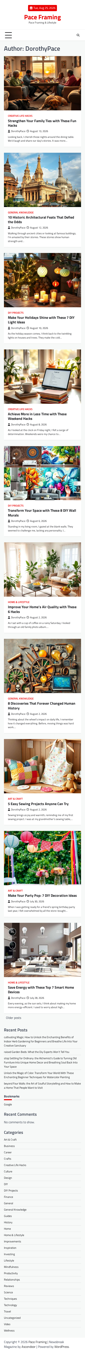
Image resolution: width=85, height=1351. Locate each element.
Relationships (12, 1279)
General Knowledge (21, 212)
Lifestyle (9, 1260)
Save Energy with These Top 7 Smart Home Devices (41, 990)
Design (8, 1178)
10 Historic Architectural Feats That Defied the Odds (41, 220)
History (8, 1222)
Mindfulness (11, 1267)
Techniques (10, 1299)
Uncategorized (12, 1318)
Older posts (13, 1017)
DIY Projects (16, 312)
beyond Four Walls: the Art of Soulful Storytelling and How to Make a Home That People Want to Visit (42, 1085)
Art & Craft (15, 798)
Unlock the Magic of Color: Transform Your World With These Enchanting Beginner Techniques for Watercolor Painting (39, 1075)
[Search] (78, 35)
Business (9, 1146)
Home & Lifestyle (18, 602)
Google (8, 1104)
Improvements (12, 1241)
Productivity (11, 1273)
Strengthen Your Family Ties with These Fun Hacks (42, 123)
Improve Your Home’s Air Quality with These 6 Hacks (42, 609)
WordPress (61, 1346)
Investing (9, 1254)
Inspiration (10, 1248)
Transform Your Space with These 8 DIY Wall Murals (42, 513)
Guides (8, 1216)
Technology (10, 1305)
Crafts (7, 1158)
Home (7, 1229)
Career (8, 1152)
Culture (8, 1171)
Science (8, 1292)
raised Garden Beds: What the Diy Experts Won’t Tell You (36, 1052)
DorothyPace (18, 131)
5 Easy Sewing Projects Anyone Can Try (38, 803)
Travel (7, 1311)
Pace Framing (42, 17)
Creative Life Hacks (20, 115)
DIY (6, 1184)
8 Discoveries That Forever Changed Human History (41, 706)
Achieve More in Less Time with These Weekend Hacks (37, 416)
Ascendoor (29, 1346)
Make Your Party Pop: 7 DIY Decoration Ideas (42, 895)
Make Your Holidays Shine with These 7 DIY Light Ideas (41, 320)
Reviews (9, 1286)
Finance (8, 1197)
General (8, 1203)
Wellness (9, 1330)
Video (7, 1324)
